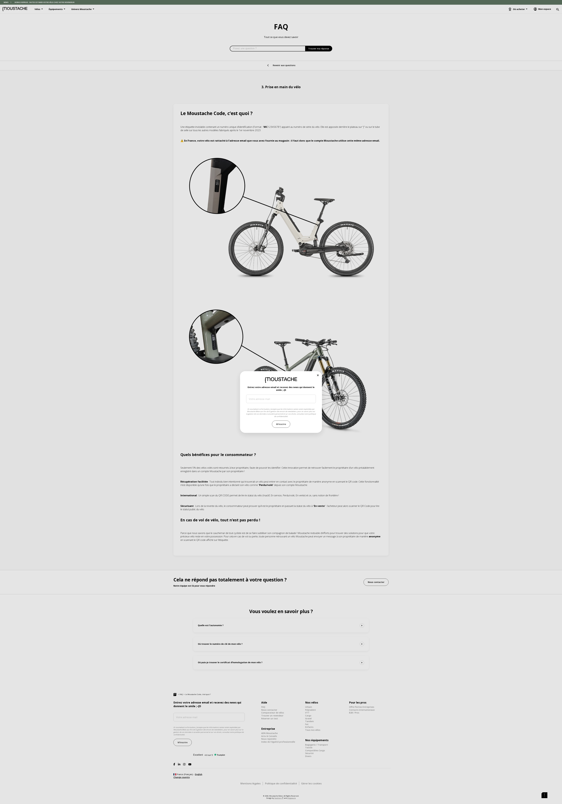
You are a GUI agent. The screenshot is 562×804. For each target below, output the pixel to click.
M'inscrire (281, 424)
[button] (317, 375)
